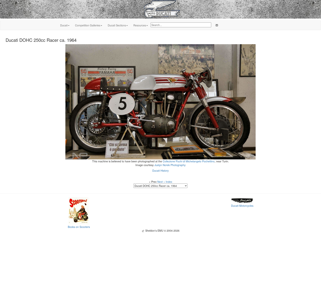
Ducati (64, 25)
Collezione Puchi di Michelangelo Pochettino (189, 161)
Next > (161, 182)
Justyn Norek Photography (170, 165)
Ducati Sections (117, 25)
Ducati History (160, 170)
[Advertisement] (160, 259)
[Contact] (216, 25)
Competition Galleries (87, 25)
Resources (139, 25)
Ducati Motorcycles (242, 205)
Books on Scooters (79, 227)
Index (169, 182)
